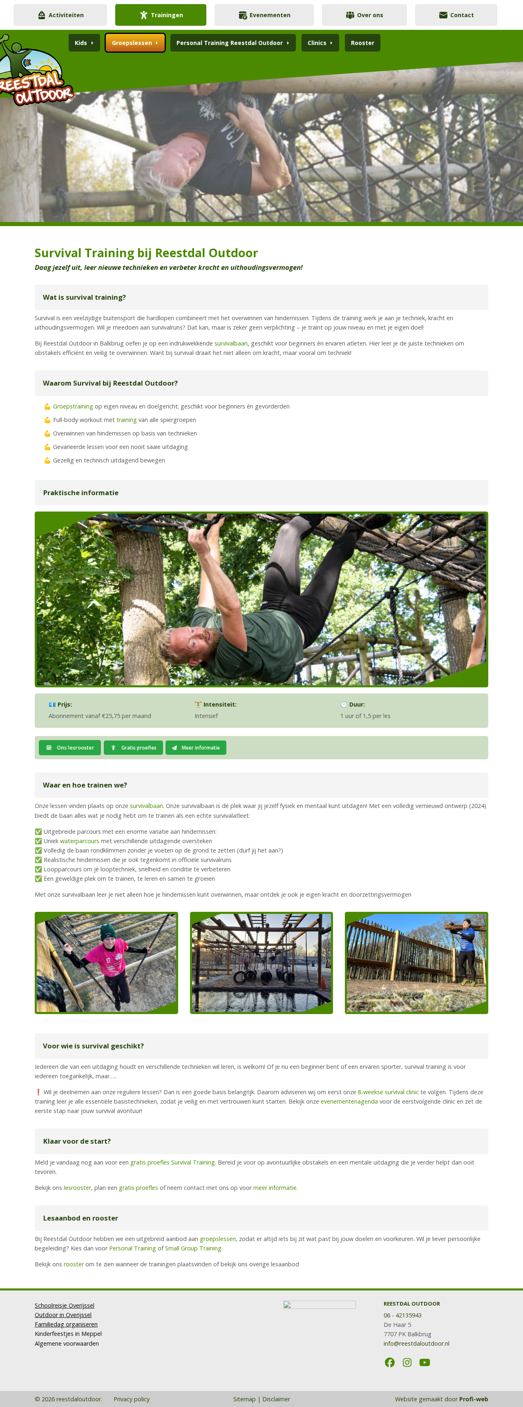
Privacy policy (131, 1399)
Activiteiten (66, 15)
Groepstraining (73, 406)
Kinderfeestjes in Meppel (68, 1333)
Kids (81, 43)
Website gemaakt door (441, 1399)
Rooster (362, 43)
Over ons (370, 15)
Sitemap (244, 1399)
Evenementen (270, 15)
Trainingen (167, 15)
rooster (74, 1264)
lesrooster (76, 1188)
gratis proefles (138, 1188)
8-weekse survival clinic (388, 1092)
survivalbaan (231, 343)
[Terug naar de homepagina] (75, 66)
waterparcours (79, 841)
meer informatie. (275, 1188)
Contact (462, 15)
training (126, 420)
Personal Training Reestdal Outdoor (230, 43)
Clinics (317, 43)
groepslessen (218, 1239)
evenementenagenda (350, 1101)
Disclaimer (276, 1399)
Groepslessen (132, 43)
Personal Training (132, 1248)
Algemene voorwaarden (67, 1343)
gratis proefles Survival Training (172, 1162)
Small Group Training (193, 1248)
